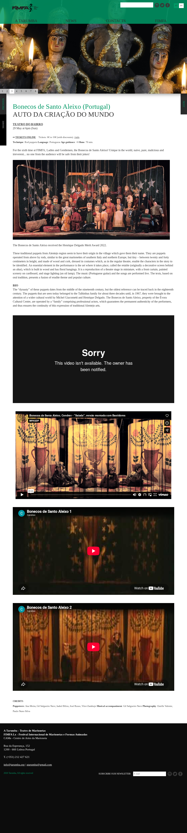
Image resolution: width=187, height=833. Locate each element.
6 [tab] (26, 91)
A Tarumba (26, 21)
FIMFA (161, 21)
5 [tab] (21, 91)
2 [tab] (7, 91)
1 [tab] (2, 91)
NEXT (183, 104)
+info (76, 137)
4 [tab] (16, 91)
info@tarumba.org (14, 764)
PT (176, 6)
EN (181, 6)
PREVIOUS (3, 104)
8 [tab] (35, 91)
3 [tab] (11, 91)
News (71, 21)
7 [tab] (30, 91)
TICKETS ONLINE (25, 137)
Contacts (116, 21)
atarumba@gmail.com (39, 764)
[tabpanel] (93, 55)
